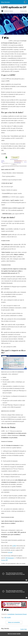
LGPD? (14, 545)
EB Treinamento (10, 558)
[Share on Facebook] (2, 38)
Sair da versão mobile (14, 634)
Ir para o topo (23, 629)
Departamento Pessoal (21, 614)
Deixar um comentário (14, 622)
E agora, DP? (4, 560)
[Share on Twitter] (5, 38)
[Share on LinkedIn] (7, 38)
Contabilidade (10, 614)
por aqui (10, 552)
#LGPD (9, 617)
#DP (5, 617)
